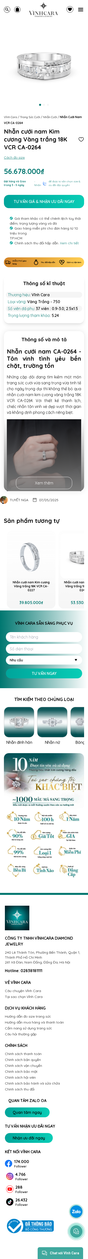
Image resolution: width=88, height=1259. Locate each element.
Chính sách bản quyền (23, 1059)
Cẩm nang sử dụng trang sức (28, 1028)
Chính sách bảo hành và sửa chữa (32, 1083)
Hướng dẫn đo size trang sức (28, 1016)
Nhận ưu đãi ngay (29, 1137)
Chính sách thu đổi (19, 1089)
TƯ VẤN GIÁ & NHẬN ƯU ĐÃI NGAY (44, 201)
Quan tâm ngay (27, 1112)
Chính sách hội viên (20, 1077)
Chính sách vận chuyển (23, 1065)
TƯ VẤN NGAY (44, 673)
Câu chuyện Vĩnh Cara (23, 991)
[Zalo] (76, 1211)
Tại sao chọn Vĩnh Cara (24, 997)
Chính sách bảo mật (21, 1071)
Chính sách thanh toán (23, 1054)
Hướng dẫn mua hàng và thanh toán (34, 1022)
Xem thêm (44, 483)
